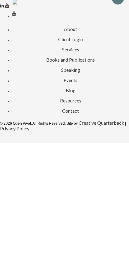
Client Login (70, 39)
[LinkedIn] (2, 5)
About (70, 29)
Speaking (70, 70)
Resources (70, 100)
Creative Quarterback (101, 123)
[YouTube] (7, 5)
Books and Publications (70, 59)
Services (70, 49)
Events (70, 80)
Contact (70, 111)
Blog (71, 90)
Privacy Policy (14, 128)
